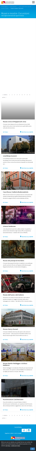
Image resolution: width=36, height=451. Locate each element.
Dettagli (5, 132)
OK (32, 449)
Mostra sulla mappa (27, 132)
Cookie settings (15, 445)
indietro (5, 94)
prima (3, 97)
